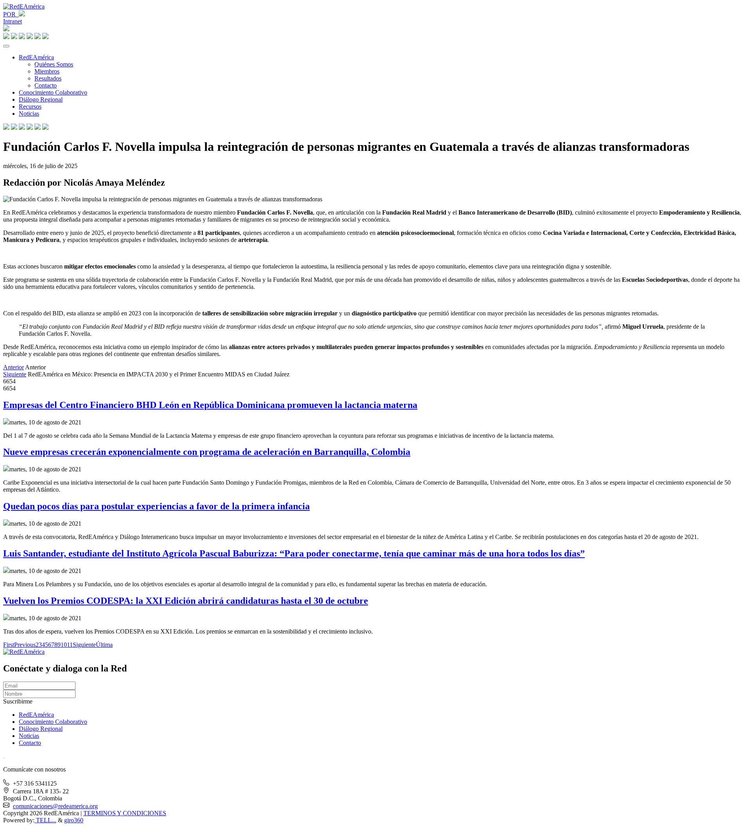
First (8, 644)
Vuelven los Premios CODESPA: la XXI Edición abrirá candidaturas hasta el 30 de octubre (185, 601)
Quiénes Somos (53, 64)
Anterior (13, 367)
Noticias (29, 113)
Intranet (12, 21)
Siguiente (14, 374)
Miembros (46, 71)
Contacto (45, 85)
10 (64, 644)
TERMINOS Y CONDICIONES (124, 813)
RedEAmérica (36, 57)
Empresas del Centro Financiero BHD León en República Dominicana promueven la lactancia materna (210, 405)
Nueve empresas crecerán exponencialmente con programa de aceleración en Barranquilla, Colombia (206, 452)
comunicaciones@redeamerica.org (55, 806)
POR (11, 14)
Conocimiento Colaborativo (53, 92)
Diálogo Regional (41, 99)
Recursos (30, 106)
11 (70, 644)
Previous (25, 644)
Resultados (47, 78)
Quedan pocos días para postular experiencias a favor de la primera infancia (156, 506)
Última (104, 644)
